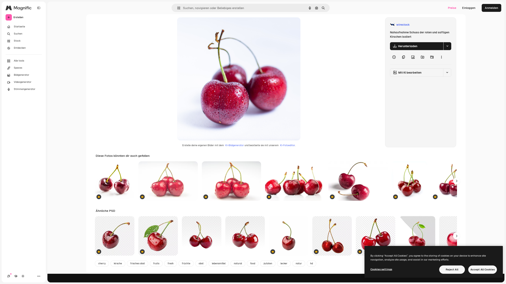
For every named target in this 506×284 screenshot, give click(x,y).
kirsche (118, 263)
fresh (171, 263)
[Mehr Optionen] (441, 57)
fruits (156, 263)
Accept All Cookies (482, 269)
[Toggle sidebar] (39, 8)
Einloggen (468, 8)
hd (311, 263)
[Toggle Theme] (23, 276)
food (252, 263)
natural (238, 263)
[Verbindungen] (9, 276)
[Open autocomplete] (177, 8)
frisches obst (137, 263)
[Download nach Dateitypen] (447, 46)
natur (299, 263)
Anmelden (491, 8)
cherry (102, 263)
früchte (186, 263)
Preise (452, 8)
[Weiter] (456, 181)
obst (201, 263)
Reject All (452, 269)
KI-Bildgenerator (234, 145)
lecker (283, 263)
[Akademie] (16, 276)
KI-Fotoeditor (287, 145)
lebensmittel (219, 263)
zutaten (267, 263)
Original (202, 25)
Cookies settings (381, 269)
